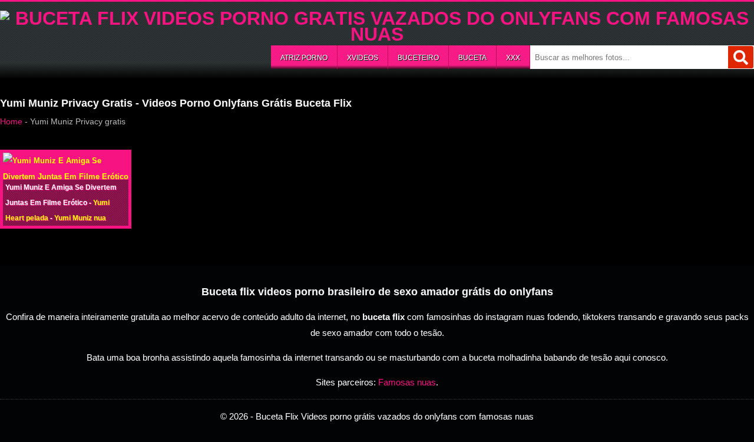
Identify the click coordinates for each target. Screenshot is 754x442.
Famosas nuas (407, 382)
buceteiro (418, 58)
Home (11, 121)
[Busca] (740, 57)
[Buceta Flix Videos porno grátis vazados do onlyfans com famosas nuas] (377, 34)
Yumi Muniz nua (80, 218)
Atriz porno (304, 58)
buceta (472, 58)
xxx (513, 58)
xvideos (362, 58)
